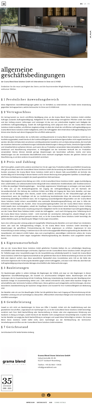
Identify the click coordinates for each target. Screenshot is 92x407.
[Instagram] (43, 395)
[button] (4, 4)
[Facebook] (48, 395)
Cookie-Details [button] (60, 402)
